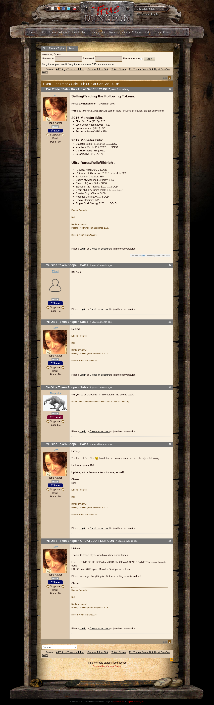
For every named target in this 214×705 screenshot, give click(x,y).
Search (72, 48)
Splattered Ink (118, 701)
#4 (170, 387)
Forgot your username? (80, 64)
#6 (170, 540)
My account (143, 14)
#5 (170, 444)
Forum (52, 32)
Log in (83, 248)
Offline (55, 126)
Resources (124, 32)
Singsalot (55, 393)
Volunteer (137, 32)
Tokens (113, 32)
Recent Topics (57, 48)
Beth (55, 95)
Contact (167, 32)
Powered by (99, 666)
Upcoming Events (97, 32)
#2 (170, 265)
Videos (148, 32)
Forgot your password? (54, 64)
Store (44, 32)
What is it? (64, 32)
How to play (78, 32)
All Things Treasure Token (70, 69)
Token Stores (119, 69)
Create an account (104, 64)
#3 (170, 321)
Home (32, 32)
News (158, 32)
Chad (55, 271)
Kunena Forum (113, 666)
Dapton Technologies (135, 701)
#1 (170, 89)
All (44, 48)
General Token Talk (97, 69)
